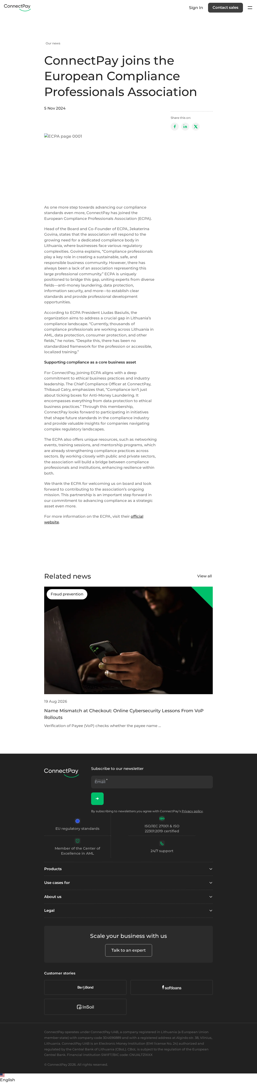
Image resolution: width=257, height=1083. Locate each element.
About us (52, 896)
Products (53, 868)
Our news (53, 43)
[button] (128, 1078)
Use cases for (57, 882)
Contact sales (225, 7)
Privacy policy (192, 811)
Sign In (196, 7)
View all (204, 576)
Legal (49, 910)
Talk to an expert (128, 950)
